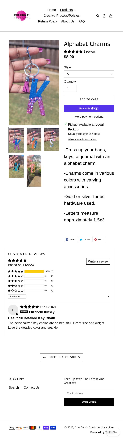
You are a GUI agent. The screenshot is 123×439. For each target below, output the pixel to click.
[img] (30, 307)
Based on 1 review (21, 265)
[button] (73, 51)
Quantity (70, 81)
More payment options (89, 116)
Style (67, 67)
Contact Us (32, 387)
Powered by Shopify (102, 432)
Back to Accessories (64, 357)
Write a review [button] (98, 261)
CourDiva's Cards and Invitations (94, 427)
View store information (82, 139)
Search (14, 387)
